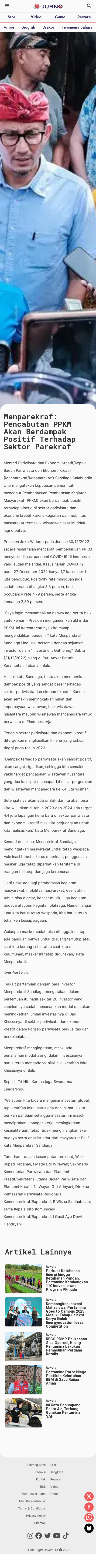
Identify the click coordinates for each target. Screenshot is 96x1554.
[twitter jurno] (47, 1536)
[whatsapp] (89, 1518)
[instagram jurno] (30, 1536)
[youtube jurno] (57, 1536)
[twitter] (89, 1497)
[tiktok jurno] (66, 1536)
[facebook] (89, 1507)
